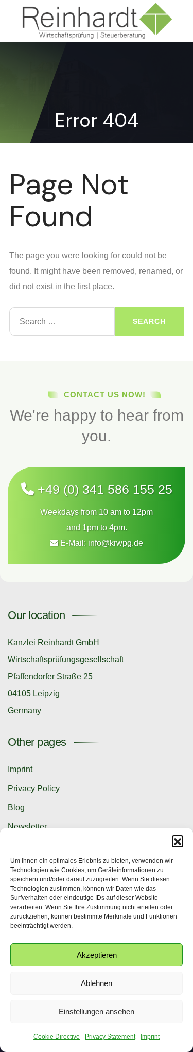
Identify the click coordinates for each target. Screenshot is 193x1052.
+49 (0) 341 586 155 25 (103, 489)
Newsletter (27, 826)
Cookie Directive (56, 1036)
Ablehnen (96, 983)
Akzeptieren (97, 954)
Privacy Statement (110, 1036)
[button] (177, 841)
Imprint (150, 1036)
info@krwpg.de (115, 543)
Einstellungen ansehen (96, 1011)
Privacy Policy (34, 788)
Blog (16, 807)
